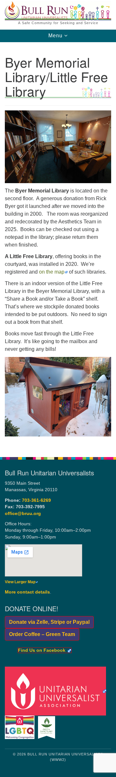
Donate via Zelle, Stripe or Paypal (47, 622)
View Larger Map (20, 582)
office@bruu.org (23, 513)
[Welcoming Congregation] (21, 727)
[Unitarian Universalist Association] (57, 690)
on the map (51, 272)
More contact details (27, 592)
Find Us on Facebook (41, 650)
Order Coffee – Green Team (40, 634)
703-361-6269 (36, 500)
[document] (58, 246)
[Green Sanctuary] (47, 727)
